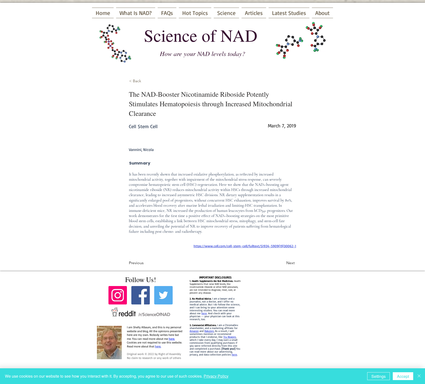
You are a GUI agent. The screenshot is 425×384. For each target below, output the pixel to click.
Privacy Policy (216, 376)
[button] (145, 81)
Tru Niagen (229, 337)
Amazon (194, 331)
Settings (378, 376)
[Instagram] (117, 295)
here (204, 313)
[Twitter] (163, 295)
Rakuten (209, 331)
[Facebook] (140, 295)
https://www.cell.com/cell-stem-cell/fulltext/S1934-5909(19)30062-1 (245, 246)
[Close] (419, 376)
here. (172, 339)
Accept (403, 376)
